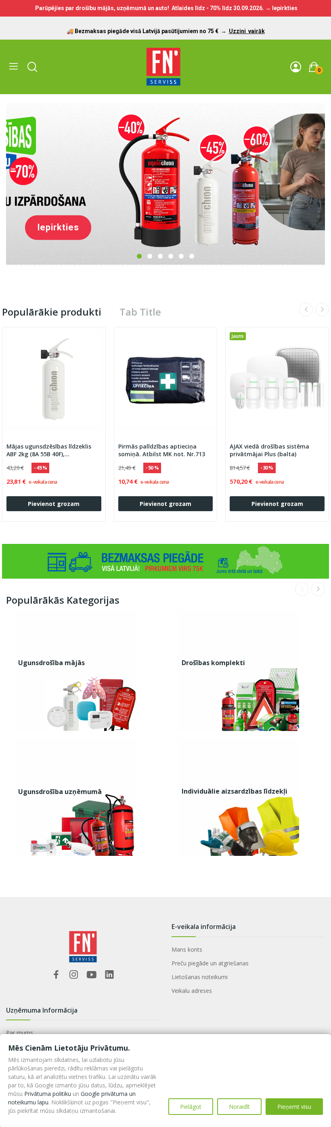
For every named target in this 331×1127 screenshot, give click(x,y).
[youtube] (91, 975)
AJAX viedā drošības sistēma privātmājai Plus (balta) (269, 450)
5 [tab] (181, 256)
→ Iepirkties (281, 8)
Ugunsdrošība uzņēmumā (60, 791)
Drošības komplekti (213, 662)
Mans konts (187, 949)
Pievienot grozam (54, 504)
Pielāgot (190, 1106)
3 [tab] (160, 256)
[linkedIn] (109, 975)
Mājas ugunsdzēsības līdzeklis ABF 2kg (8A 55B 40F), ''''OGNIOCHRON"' (48, 450)
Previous (306, 309)
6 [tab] (191, 256)
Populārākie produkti (51, 312)
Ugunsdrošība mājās (51, 662)
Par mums (19, 1032)
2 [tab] (149, 256)
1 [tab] (139, 256)
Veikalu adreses (192, 990)
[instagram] (74, 975)
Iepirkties (58, 227)
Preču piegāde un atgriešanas (210, 963)
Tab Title (140, 312)
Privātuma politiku (47, 1094)
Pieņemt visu (294, 1106)
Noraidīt (239, 1106)
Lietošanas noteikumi (200, 977)
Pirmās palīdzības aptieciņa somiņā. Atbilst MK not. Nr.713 (161, 450)
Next (322, 309)
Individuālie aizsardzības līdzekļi (234, 791)
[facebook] (56, 975)
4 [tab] (170, 256)
